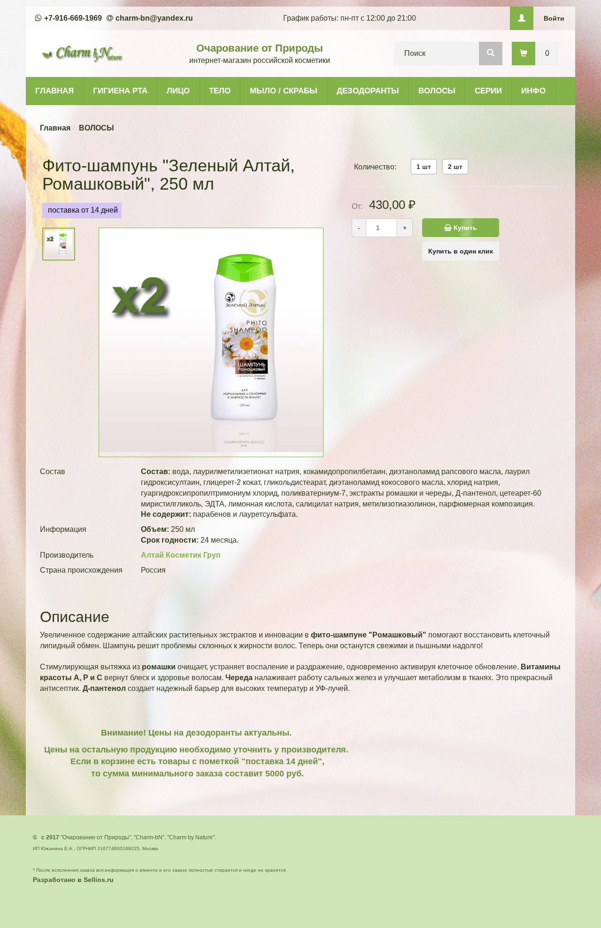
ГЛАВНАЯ (54, 90)
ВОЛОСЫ (436, 90)
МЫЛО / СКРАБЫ (283, 90)
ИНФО (533, 90)
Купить (464, 227)
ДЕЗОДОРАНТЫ (368, 90)
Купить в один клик (460, 251)
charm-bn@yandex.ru (154, 18)
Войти (554, 18)
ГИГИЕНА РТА (120, 90)
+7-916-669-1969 (73, 18)
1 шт (423, 166)
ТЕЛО (220, 90)
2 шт (455, 166)
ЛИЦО (178, 90)
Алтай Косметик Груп (181, 555)
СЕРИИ (488, 90)
